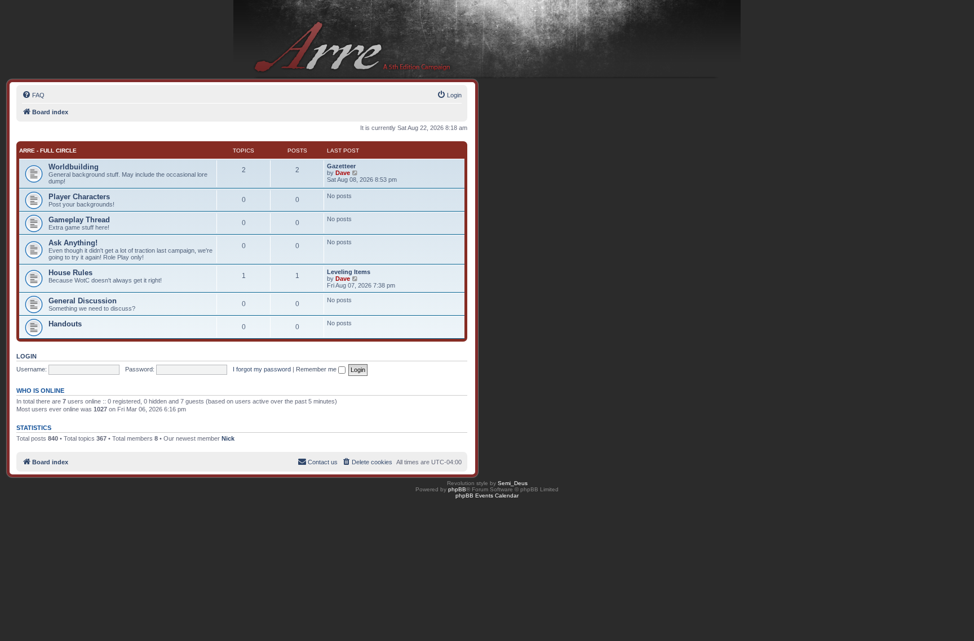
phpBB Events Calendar (487, 495)
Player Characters (79, 196)
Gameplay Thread (79, 220)
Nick (228, 438)
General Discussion (82, 301)
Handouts (65, 324)
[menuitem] (33, 95)
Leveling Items (348, 271)
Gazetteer (341, 166)
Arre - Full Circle (48, 150)
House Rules (70, 272)
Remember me (317, 369)
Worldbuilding (73, 167)
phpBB (457, 489)
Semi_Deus (513, 483)
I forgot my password (262, 369)
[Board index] (487, 39)
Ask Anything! (73, 243)
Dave (342, 172)
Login (26, 356)
